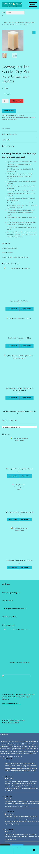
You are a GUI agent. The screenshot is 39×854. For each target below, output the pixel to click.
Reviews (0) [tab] (5, 140)
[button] (33, 32)
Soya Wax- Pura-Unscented (16, 22)
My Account (6, 851)
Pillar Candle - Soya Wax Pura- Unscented (23, 117)
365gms (7, 117)
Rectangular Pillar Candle (9, 119)
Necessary (9, 758)
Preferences (10, 812)
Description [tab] (6, 129)
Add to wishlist (9, 111)
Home (5, 22)
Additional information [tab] (9, 134)
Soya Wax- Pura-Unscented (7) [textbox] (19, 427)
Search (4, 12)
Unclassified (10, 829)
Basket (30, 849)
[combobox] (19, 427)
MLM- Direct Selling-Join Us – (11, 704)
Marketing (9, 776)
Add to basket (16, 101)
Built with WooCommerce (10, 722)
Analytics (9, 796)
